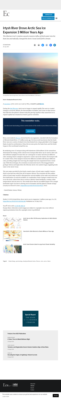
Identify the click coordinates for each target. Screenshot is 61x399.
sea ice (45, 261)
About (32, 384)
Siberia (48, 261)
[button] (30, 126)
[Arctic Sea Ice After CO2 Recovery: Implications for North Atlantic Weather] (12, 223)
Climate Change (11, 261)
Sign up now (30, 131)
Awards (32, 388)
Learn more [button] (6, 396)
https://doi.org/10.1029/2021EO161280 (14, 201)
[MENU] (56, 18)
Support (48, 15)
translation (7, 104)
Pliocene (38, 261)
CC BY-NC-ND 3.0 (20, 206)
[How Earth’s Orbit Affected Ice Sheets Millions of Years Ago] (12, 236)
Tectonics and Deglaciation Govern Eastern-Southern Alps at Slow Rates (28, 347)
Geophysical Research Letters (29, 261)
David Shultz (7, 44)
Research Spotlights (11, 337)
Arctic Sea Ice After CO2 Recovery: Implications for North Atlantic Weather (40, 219)
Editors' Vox (10, 353)
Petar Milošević (31, 95)
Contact (32, 390)
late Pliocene (14, 108)
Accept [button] (56, 395)
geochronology (19, 261)
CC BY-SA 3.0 (37, 95)
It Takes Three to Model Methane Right (19, 339)
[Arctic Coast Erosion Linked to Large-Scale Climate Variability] (12, 249)
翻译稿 (42, 104)
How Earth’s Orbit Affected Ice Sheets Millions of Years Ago (38, 231)
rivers (42, 261)
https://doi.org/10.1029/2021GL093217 (32, 185)
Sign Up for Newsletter (48, 18)
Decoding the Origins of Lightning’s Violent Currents (22, 355)
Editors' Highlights (11, 345)
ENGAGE (32, 386)
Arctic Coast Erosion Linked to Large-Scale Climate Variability (39, 244)
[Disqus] (30, 287)
